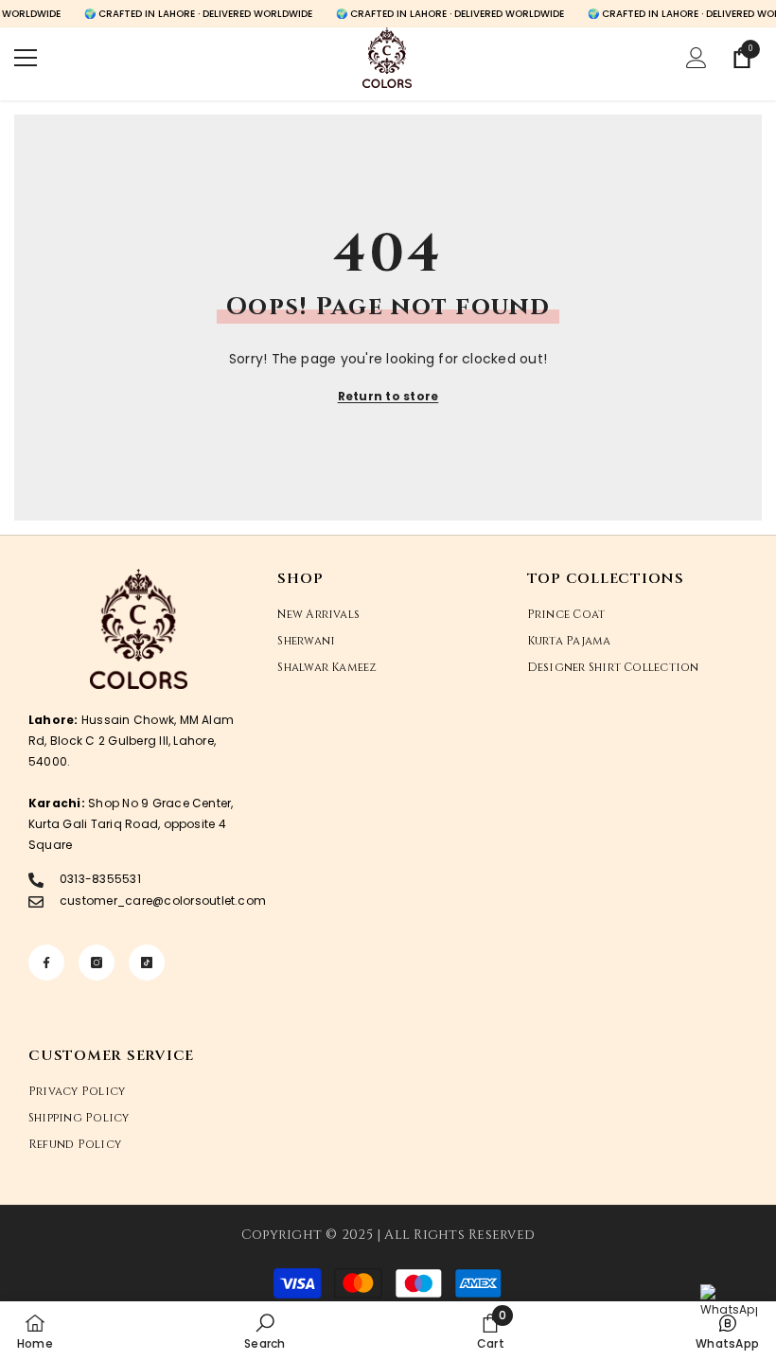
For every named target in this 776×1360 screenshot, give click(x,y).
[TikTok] (147, 962)
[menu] (25, 57)
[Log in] (696, 57)
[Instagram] (97, 962)
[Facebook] (46, 962)
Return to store (388, 396)
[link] (264, 1330)
